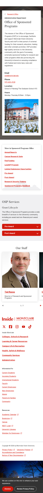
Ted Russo (10, 292)
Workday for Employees (11, 433)
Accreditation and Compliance (13, 452)
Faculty (5, 384)
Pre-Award (9, 173)
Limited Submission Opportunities (18, 169)
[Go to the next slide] (40, 306)
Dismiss (8, 489)
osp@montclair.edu (12, 76)
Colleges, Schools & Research (15, 337)
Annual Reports (11, 152)
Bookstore (6, 418)
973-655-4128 (10, 82)
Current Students (8, 373)
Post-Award (9, 177)
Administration (8, 360)
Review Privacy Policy (25, 489)
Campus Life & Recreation (13, 346)
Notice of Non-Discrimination (12, 455)
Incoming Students (9, 376)
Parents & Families (9, 398)
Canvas (4, 422)
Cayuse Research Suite (14, 157)
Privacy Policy (7, 450)
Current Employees (9, 387)
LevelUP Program (11, 165)
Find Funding (9, 161)
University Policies (23, 450)
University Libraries (9, 429)
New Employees (8, 391)
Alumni (4, 394)
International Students (10, 380)
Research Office (12, 14)
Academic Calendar (9, 415)
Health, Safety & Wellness (13, 351)
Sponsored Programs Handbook (17, 186)
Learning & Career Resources (14, 341)
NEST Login (6, 426)
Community (6, 402)
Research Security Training (15, 182)
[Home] (18, 319)
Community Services (11, 355)
